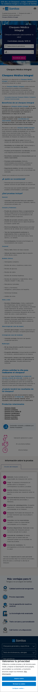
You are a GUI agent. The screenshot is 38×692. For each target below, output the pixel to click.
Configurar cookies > (18, 688)
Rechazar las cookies (19, 684)
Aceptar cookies (19, 678)
